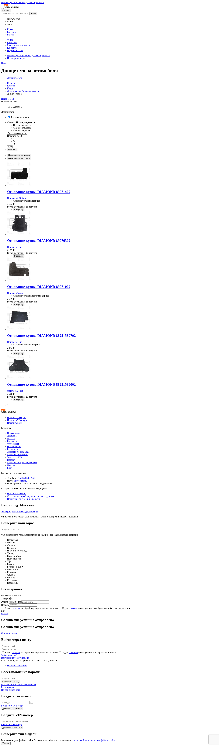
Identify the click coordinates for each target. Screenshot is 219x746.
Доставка (12, 435)
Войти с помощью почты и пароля (18, 684)
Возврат (11, 460)
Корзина (11, 32)
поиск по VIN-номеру (12, 705)
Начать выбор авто (10, 690)
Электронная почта (11, 601)
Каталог (6, 10)
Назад (4, 63)
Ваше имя (6, 595)
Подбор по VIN (15, 50)
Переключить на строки (19, 158)
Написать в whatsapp (17, 665)
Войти (10, 34)
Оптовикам (13, 443)
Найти (33, 14)
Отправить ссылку (10, 682)
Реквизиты (12, 449)
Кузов (10, 88)
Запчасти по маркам (17, 454)
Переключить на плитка (19, 155)
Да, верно (6, 511)
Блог (9, 468)
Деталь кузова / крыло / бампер (23, 91)
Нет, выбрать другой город (25, 511)
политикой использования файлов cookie (94, 740)
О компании (13, 433)
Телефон (5, 598)
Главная (11, 83)
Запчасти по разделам (18, 452)
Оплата (11, 438)
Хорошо (5, 743)
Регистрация (7, 687)
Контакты (12, 48)
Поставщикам (14, 446)
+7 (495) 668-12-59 (25, 478)
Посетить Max (14, 423)
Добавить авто (14, 78)
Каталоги (12, 42)
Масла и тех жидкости (18, 45)
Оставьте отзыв (9, 633)
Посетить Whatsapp (17, 420)
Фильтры (12, 150)
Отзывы (11, 465)
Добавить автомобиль (12, 709)
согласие (16, 608)
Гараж (10, 29)
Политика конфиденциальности (23, 499)
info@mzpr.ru (20, 480)
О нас (10, 39)
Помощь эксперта (16, 58)
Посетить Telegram (16, 417)
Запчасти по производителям (22, 462)
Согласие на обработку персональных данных (30, 496)
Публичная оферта (16, 493)
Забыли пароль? (9, 655)
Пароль (5, 605)
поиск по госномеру (11, 724)
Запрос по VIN (14, 457)
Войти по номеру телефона (15, 658)
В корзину (18, 210)
